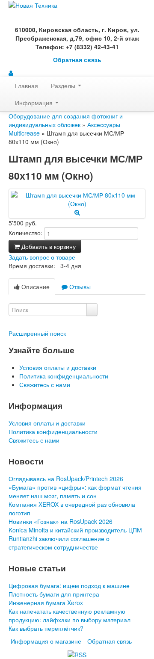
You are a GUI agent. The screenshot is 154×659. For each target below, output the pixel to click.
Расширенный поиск (37, 333)
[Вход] (11, 72)
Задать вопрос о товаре (42, 257)
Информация (34, 102)
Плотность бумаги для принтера (54, 594)
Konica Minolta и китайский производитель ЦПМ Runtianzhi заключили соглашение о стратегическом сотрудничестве (75, 538)
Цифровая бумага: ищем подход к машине (69, 585)
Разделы (64, 85)
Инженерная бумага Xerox (46, 602)
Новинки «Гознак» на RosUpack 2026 (61, 521)
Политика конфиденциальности (63, 376)
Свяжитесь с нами (44, 384)
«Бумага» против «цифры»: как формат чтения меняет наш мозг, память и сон (75, 491)
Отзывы (79, 286)
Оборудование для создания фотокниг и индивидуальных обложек (66, 120)
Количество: (25, 232)
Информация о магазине (46, 641)
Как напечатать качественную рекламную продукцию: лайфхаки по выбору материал (69, 615)
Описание (35, 286)
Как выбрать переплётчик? (46, 628)
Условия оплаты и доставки (57, 367)
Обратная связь (77, 60)
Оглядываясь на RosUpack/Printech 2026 (66, 478)
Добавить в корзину (48, 246)
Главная (26, 85)
